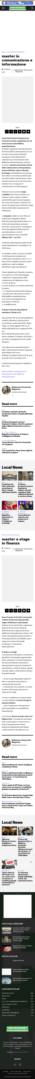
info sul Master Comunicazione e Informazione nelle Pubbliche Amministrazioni (14, 374)
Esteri (3, 410)
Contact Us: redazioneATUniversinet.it (17, 1073)
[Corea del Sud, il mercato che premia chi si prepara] (25, 505)
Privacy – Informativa (15, 1071)
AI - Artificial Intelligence (9, 432)
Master (28, 259)
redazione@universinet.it (21, 1052)
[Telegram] (24, 131)
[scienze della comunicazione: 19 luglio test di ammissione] (6, 980)
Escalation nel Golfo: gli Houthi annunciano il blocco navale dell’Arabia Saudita (17, 414)
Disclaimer (5, 1071)
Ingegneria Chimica (18, 960)
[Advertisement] (17, 29)
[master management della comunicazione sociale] (6, 972)
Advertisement (27, 1071)
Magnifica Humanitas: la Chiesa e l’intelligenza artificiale (7, 519)
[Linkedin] (20, 131)
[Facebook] (7, 131)
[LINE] (28, 131)
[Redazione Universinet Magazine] (6, 391)
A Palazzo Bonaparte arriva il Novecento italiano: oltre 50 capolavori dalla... (21, 938)
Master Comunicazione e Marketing (13, 52)
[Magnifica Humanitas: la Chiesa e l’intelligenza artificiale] (9, 505)
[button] (3, 8)
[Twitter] (11, 131)
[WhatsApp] (15, 131)
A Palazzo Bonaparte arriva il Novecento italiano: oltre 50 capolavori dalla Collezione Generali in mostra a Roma (25, 490)
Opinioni (4, 448)
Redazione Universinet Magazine (24, 70)
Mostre (4, 420)
